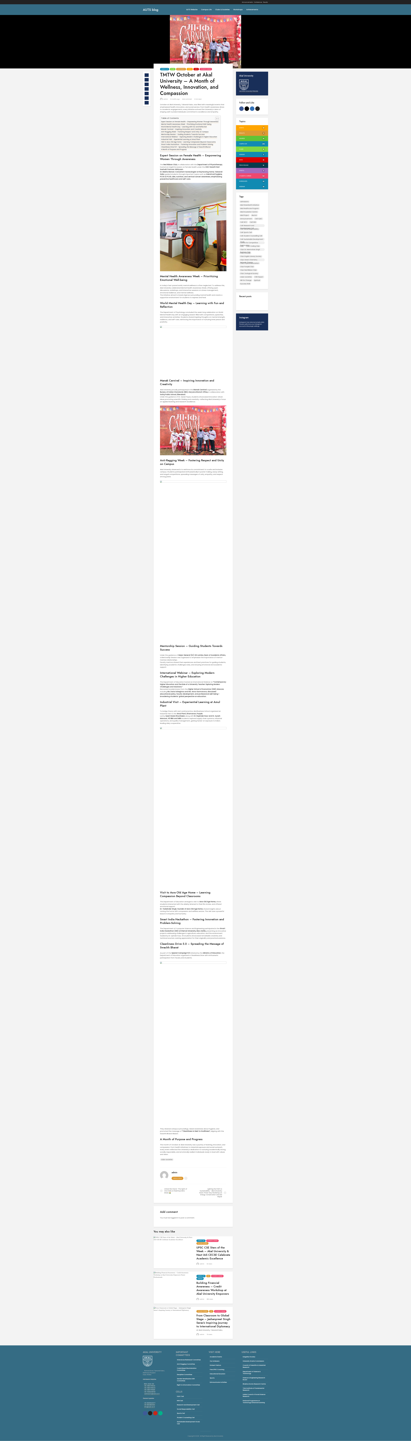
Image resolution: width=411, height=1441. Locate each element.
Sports (212, 1378)
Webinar (200, 1279)
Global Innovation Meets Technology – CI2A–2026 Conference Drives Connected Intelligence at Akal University (256, 369)
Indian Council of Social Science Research (254, 1395)
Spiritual (257, 280)
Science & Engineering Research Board (254, 1379)
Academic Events (216, 1357)
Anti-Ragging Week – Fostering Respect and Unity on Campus (184, 132)
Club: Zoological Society (249, 273)
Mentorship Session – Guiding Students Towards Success (183, 134)
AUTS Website (191, 9)
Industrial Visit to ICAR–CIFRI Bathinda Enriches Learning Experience (257, 328)
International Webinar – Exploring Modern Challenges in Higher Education (189, 137)
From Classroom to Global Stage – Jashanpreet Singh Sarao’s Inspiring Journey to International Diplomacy (213, 1321)
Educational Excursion (217, 1374)
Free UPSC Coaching (217, 1369)
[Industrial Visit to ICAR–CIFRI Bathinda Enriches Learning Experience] (243, 331)
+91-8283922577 (149, 1403)
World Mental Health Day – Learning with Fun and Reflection (184, 127)
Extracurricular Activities (218, 1382)
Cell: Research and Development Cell (247, 225)
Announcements (247, 2)
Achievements (252, 9)
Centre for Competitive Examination (249, 243)
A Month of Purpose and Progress (174, 149)
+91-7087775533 (149, 1386)
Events (190, 69)
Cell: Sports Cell (246, 232)
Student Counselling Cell (186, 1418)
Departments (181, 69)
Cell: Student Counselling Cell (251, 236)
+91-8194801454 (149, 1405)
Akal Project (244, 215)
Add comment (187, 99)
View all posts (177, 1178)
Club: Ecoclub (245, 253)
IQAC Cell (180, 1396)
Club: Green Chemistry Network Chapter (248, 260)
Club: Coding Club (253, 246)
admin (165, 99)
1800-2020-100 (149, 1384)
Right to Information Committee (188, 1385)
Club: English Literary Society (250, 256)
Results (265, 2)
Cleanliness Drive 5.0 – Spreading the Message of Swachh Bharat (186, 147)
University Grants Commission (253, 1361)
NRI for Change (245, 280)
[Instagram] (247, 108)
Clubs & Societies (222, 9)
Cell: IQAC (258, 219)
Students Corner (206, 69)
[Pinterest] (155, 1413)
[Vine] (160, 1413)
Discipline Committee (184, 1375)
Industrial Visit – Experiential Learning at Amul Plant (180, 139)
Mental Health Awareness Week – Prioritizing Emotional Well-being (186, 124)
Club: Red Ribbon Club (248, 270)
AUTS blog (150, 9)
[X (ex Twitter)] (257, 108)
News (196, 69)
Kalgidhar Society (249, 1357)
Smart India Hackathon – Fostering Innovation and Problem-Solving (187, 144)
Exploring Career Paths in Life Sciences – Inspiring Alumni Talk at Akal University (257, 305)
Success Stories (202, 1243)
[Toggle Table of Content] (216, 118)
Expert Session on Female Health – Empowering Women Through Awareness (189, 122)
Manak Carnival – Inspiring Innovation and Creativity (181, 129)
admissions (244, 202)
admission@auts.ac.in (152, 1394)
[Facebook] (241, 108)
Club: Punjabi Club (247, 267)
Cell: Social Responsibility (249, 229)
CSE (208, 1276)
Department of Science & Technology (252, 1373)
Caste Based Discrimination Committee (186, 1369)
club (241, 246)
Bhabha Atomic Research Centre (254, 1384)
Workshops (238, 9)
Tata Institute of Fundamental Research (253, 1389)
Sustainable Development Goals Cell (188, 1423)
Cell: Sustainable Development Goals (251, 239)
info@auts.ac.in (149, 1407)
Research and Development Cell (188, 1405)
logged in (174, 1218)
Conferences (258, 2)
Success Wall (245, 284)
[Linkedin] (252, 108)
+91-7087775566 (149, 1390)
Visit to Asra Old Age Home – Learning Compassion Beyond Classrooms (188, 142)
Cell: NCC (243, 222)
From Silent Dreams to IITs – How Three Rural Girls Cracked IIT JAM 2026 (257, 345)
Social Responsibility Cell (186, 1409)
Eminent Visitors (215, 1365)
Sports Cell (181, 1413)
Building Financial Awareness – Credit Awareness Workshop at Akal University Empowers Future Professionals (212, 1290)
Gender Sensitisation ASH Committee (186, 1380)
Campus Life (206, 9)
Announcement (246, 219)
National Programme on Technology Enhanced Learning (254, 1402)
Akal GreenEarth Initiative (249, 205)
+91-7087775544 (149, 1388)
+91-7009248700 (149, 1392)
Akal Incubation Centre (248, 212)
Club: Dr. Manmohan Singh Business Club (250, 249)
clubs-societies (167, 1159)
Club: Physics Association (249, 263)
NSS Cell (180, 1401)
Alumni (254, 215)
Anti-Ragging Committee (186, 1364)
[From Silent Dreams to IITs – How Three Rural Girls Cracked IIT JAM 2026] (243, 350)
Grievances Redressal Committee (189, 1360)
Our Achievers (214, 1361)
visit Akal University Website (248, 91)
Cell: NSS (253, 222)
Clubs (172, 69)
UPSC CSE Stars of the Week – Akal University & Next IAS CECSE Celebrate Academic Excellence (213, 1253)
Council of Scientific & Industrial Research (254, 1366)
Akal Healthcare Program (249, 208)
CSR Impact (258, 277)
